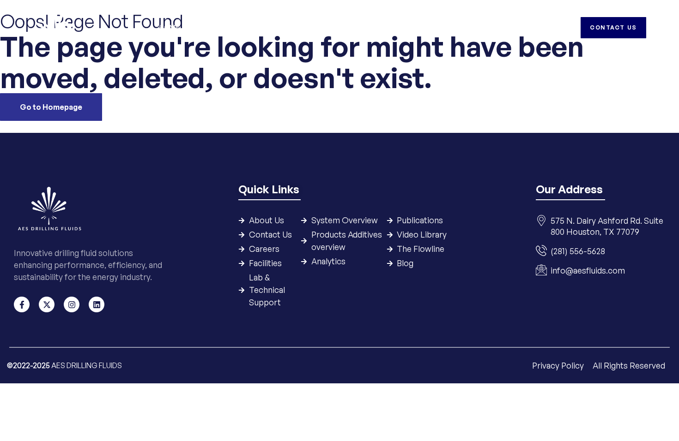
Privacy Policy (559, 365)
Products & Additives (318, 27)
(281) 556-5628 (578, 251)
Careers (460, 27)
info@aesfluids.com (588, 270)
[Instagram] (71, 304)
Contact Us (510, 27)
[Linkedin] (96, 304)
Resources (388, 27)
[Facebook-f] (22, 304)
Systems (253, 27)
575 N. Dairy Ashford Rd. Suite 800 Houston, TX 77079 (607, 226)
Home (169, 27)
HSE (427, 27)
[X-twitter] (47, 304)
